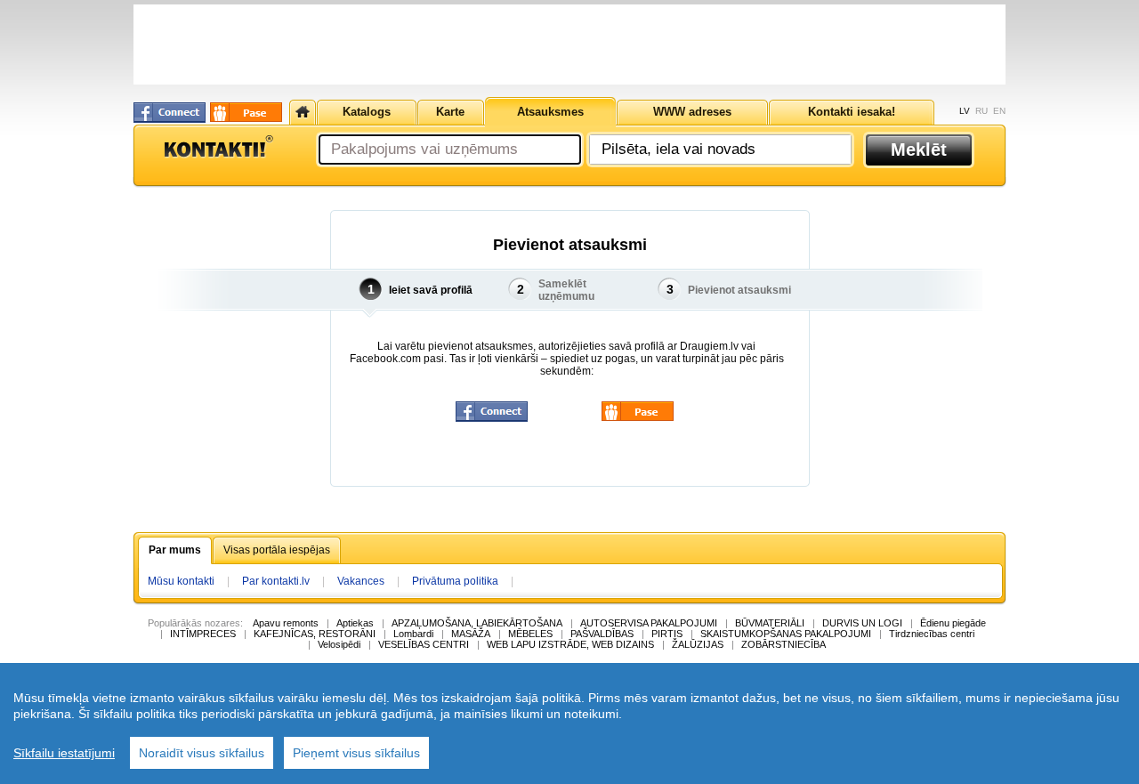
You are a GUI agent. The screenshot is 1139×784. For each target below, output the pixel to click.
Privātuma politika (455, 581)
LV (964, 111)
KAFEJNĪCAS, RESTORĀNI (315, 633)
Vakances (360, 581)
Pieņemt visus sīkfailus (356, 753)
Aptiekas (355, 623)
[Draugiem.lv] (246, 112)
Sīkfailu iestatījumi (64, 753)
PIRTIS (667, 633)
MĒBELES (530, 633)
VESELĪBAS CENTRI (423, 644)
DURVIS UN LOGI (862, 623)
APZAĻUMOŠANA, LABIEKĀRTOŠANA (477, 623)
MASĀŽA (470, 633)
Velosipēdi (339, 644)
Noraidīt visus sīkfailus (201, 753)
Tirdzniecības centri (931, 633)
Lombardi (413, 633)
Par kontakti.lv (276, 581)
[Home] (302, 112)
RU (981, 111)
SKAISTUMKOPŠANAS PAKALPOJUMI (785, 633)
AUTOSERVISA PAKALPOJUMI (648, 623)
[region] (569, 723)
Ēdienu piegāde (953, 623)
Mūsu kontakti (181, 581)
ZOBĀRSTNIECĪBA (783, 644)
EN (999, 111)
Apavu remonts (286, 623)
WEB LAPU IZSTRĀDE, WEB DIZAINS (570, 644)
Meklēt (919, 149)
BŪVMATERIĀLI (769, 623)
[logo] (218, 146)
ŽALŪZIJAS (697, 644)
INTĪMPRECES (203, 633)
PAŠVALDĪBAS (602, 633)
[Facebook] (169, 112)
